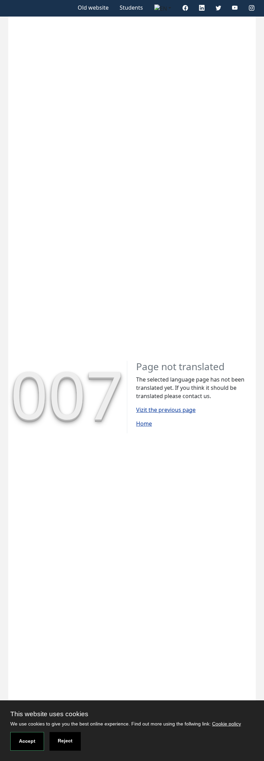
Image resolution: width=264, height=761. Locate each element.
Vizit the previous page (166, 410)
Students (131, 7)
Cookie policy (226, 724)
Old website (93, 7)
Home (144, 423)
